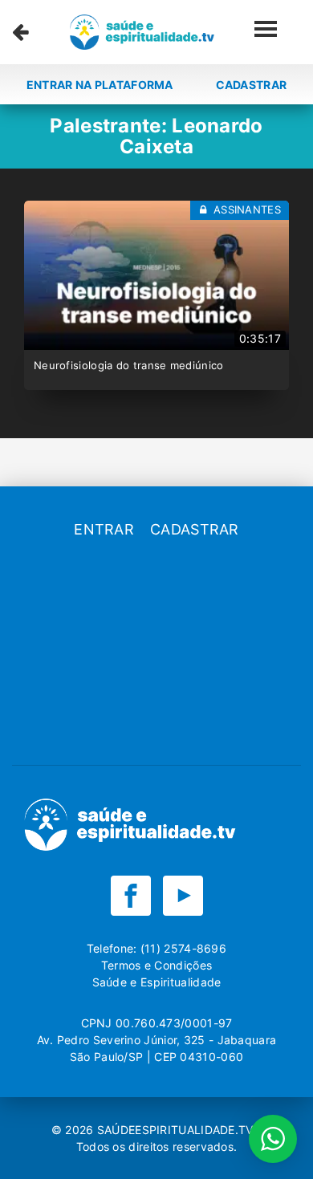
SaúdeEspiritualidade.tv (177, 1129)
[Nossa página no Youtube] (183, 896)
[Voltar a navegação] (20, 32)
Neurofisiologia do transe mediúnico (129, 365)
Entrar (104, 529)
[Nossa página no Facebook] (131, 896)
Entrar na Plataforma (99, 84)
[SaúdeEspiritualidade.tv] (142, 32)
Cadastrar (251, 84)
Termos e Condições (156, 965)
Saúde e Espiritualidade (157, 982)
